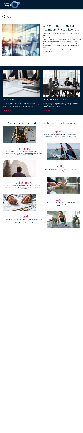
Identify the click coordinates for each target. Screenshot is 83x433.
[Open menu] (79, 4)
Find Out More (7, 110)
